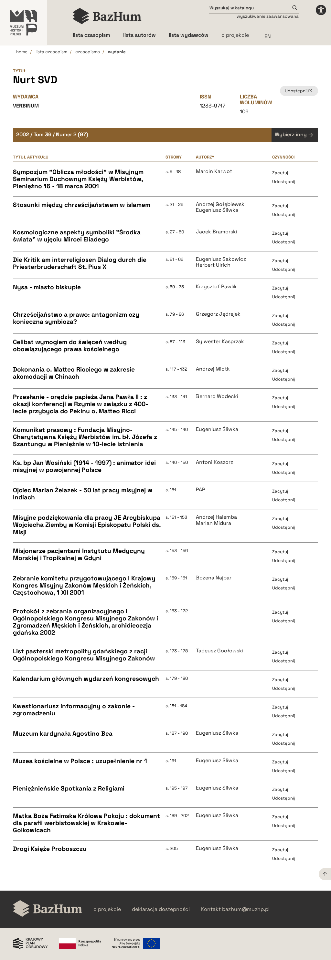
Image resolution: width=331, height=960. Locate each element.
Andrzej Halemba (216, 517)
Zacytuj (280, 173)
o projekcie (235, 35)
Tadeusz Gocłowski (219, 651)
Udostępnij (283, 181)
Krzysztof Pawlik (216, 287)
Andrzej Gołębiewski (221, 204)
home (21, 52)
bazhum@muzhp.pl (246, 909)
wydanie (117, 52)
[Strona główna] (107, 16)
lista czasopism (51, 52)
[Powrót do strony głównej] (47, 909)
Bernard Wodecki (217, 396)
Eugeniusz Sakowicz (221, 259)
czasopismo (87, 52)
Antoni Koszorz (214, 462)
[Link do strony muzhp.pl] (23, 22)
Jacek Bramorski (216, 232)
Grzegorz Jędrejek (218, 314)
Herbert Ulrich (213, 265)
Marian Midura (213, 523)
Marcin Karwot (214, 171)
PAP (200, 490)
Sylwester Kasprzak (220, 341)
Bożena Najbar (213, 578)
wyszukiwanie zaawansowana (268, 16)
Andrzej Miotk (213, 369)
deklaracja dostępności (161, 909)
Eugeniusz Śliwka (217, 210)
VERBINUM (26, 105)
